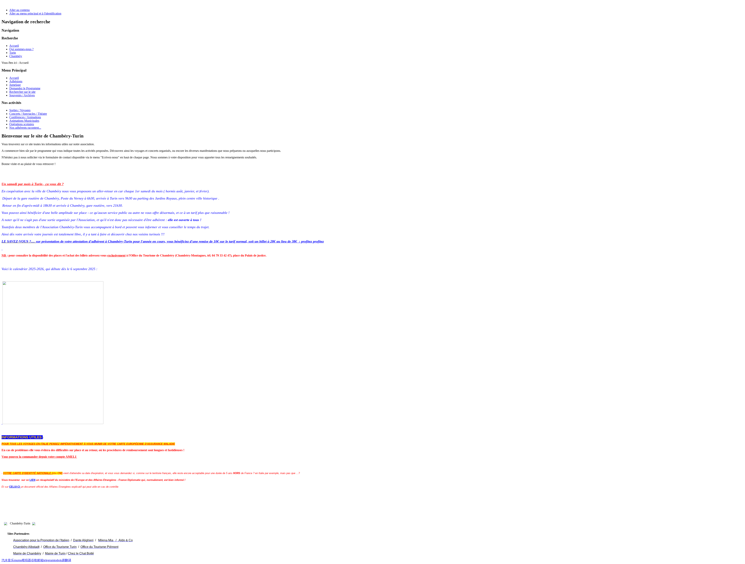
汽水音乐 (8, 560)
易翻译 (66, 560)
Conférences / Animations (25, 117)
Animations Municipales (24, 120)
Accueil (14, 45)
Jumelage (15, 84)
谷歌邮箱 (37, 560)
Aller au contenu (19, 10)
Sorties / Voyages (19, 110)
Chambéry (15, 56)
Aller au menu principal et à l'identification (35, 13)
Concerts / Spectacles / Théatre (28, 113)
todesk (58, 560)
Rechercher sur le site (22, 91)
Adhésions (15, 81)
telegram (48, 560)
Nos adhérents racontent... (25, 127)
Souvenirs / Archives (22, 95)
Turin (12, 52)
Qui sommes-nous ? (21, 49)
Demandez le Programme (24, 88)
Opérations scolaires (21, 124)
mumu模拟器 (22, 560)
